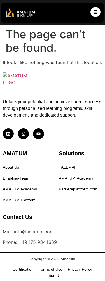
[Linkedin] (8, 133)
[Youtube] (38, 133)
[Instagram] (23, 133)
